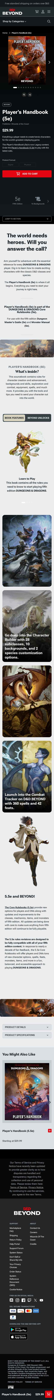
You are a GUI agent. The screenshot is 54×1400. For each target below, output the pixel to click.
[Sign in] (43, 11)
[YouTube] (41, 1300)
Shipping (14, 1235)
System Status (16, 1252)
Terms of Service (18, 1187)
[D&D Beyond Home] (12, 12)
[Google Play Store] (19, 1330)
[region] (27, 60)
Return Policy (15, 1240)
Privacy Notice (35, 1187)
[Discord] (11, 1300)
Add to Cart (30, 173)
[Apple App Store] (19, 1337)
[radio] (10, 165)
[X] (35, 1300)
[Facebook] (23, 1300)
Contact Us (35, 1228)
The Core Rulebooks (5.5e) (19, 907)
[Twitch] (29, 1300)
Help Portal (15, 1244)
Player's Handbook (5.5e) (23, 148)
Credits (33, 1244)
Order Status (15, 1271)
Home (5, 33)
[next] (49, 62)
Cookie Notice (16, 1289)
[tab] (14, 418)
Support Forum (17, 1248)
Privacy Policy (15, 1382)
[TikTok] (47, 1300)
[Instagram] (17, 1300)
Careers (33, 1232)
